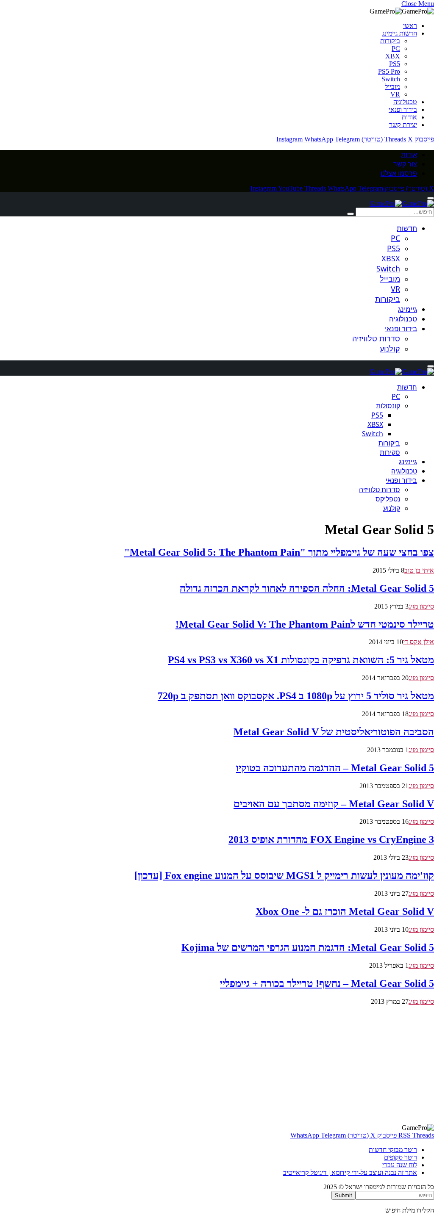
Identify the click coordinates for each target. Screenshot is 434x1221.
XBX (392, 56)
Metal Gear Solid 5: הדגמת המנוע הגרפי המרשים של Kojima (307, 947)
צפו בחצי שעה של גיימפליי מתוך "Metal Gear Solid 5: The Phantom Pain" (279, 552)
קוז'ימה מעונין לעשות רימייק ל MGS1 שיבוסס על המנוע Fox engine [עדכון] (284, 875)
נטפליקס (388, 499)
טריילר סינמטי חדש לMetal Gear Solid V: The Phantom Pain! (304, 624)
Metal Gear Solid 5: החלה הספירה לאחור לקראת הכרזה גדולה (307, 588)
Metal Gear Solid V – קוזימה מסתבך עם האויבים (334, 803)
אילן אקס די (418, 641)
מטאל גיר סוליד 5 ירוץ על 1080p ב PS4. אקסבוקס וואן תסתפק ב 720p (296, 695)
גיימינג (407, 309)
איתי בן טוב (419, 570)
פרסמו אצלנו (399, 173)
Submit (343, 1195)
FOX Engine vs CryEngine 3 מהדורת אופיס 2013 (331, 839)
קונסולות (388, 405)
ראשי (410, 25)
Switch (390, 79)
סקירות (390, 452)
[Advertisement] (217, 1064)
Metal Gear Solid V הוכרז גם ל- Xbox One (345, 911)
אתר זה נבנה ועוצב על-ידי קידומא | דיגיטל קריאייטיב (350, 1172)
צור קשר (405, 164)
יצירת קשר (403, 124)
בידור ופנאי (403, 109)
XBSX (390, 258)
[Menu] (430, 198)
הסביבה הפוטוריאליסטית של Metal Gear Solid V (334, 731)
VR (395, 94)
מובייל (392, 86)
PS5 (394, 63)
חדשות (407, 228)
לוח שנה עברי (399, 1164)
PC (396, 48)
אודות (409, 117)
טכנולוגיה (405, 101)
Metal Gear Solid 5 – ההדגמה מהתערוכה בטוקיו (335, 767)
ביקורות (390, 40)
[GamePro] (402, 203)
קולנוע (390, 348)
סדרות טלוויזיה (376, 338)
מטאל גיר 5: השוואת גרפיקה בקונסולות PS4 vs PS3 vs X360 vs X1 (301, 659)
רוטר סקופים (400, 1157)
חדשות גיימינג (399, 33)
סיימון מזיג (421, 606)
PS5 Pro (389, 71)
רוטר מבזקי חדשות (393, 1149)
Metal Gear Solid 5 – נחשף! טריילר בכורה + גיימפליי (327, 983)
